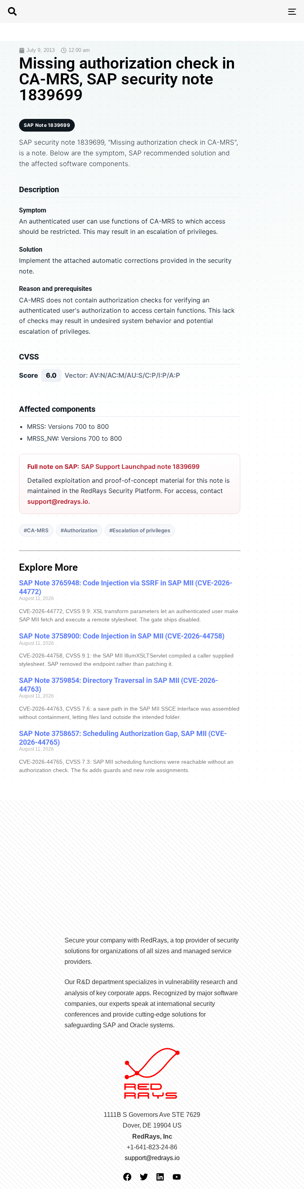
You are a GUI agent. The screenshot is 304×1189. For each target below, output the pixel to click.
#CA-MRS (36, 530)
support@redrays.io (57, 501)
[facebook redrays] (127, 1177)
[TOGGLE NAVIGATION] (248, 11)
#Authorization (79, 530)
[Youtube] (177, 1177)
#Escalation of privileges (139, 530)
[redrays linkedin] (160, 1177)
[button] (12, 11)
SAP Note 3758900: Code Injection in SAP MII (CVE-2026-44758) (121, 636)
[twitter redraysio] (144, 1177)
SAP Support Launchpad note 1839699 (140, 466)
